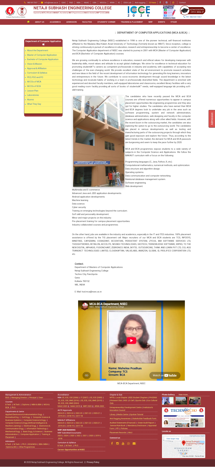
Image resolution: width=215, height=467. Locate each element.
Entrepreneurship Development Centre (126, 407)
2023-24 (70, 413)
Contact (182, 2)
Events (161, 22)
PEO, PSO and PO (35, 77)
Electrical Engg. (30, 426)
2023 (72, 435)
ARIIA (112, 2)
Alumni (30, 99)
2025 (60, 435)
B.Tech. (8, 404)
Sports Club (141, 400)
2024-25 (61, 413)
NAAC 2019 (75, 406)
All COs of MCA (34, 82)
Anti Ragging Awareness (120, 418)
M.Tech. (17, 404)
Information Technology (37, 428)
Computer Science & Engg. (35, 420)
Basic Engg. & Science (32, 431)
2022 (78, 435)
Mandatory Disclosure (137, 425)
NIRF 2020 (87, 406)
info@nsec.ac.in (51, 2)
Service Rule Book (117, 425)
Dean (41, 397)
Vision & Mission (34, 64)
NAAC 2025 (62, 406)
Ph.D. (14, 407)
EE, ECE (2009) (96, 397)
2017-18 (79, 416)
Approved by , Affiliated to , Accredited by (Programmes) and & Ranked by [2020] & (71, 13)
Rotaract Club (116, 400)
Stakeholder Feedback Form (144, 418)
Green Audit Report (146, 423)
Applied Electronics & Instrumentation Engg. (24, 414)
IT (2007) (84, 397)
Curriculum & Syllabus (37, 73)
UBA (94, 2)
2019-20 (61, 416)
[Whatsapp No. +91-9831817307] (174, 2)
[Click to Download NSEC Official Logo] (15, 12)
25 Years (152, 2)
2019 (97, 435)
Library (112, 414)
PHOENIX (153, 397)
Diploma (25, 404)
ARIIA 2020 (99, 406)
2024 (66, 435)
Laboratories (33, 95)
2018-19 (70, 416)
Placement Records (118, 432)
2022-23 (78, 413)
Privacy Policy (93, 462)
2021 (85, 435)
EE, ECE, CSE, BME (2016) (68, 400)
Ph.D (24, 444)
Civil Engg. (26, 417)
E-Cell (131, 400)
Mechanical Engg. (12, 431)
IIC (119, 2)
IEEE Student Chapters (138, 397)
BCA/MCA (32, 444)
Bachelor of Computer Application (43, 59)
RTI (117, 428)
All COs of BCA (34, 86)
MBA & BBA (37, 404)
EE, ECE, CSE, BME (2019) (91, 400)
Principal (32, 397)
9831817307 (32, 2)
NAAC (86, 2)
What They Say (34, 104)
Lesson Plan (32, 91)
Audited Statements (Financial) (123, 423)
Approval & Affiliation (37, 68)
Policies (124, 428)
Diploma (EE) (11, 447)
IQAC (64, 2)
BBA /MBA (43, 444)
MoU (130, 432)
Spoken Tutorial (136, 414)
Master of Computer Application (42, 55)
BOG (7, 397)
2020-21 (96, 413)
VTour (174, 22)
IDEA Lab (127, 2)
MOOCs (103, 2)
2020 (91, 435)
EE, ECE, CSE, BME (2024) (68, 403)
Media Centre (122, 414)
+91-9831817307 (193, 17)
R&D (71, 2)
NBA (78, 2)
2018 (60, 438)
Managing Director (19, 397)
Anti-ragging (140, 2)
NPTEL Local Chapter (118, 397)
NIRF (150, 22)
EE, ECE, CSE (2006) (70, 397)
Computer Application (29, 434)
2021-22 (87, 413)
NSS (125, 400)
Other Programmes (27, 447)
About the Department (37, 50)
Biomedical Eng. (12, 417)
